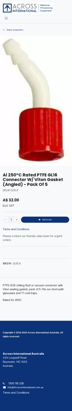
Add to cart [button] (47, 219)
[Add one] (17, 220)
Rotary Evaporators (14, 30)
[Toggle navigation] (6, 18)
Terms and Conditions (16, 229)
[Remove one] (5, 220)
